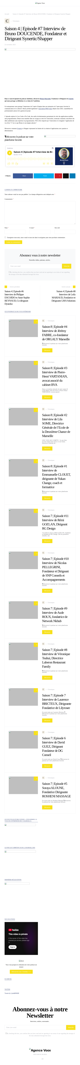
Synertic (71, 99)
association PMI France (45, 108)
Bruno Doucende (45, 99)
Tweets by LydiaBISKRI (12, 993)
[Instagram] (37, 1059)
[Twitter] (34, 1059)
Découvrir (47, 350)
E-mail (32, 228)
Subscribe (66, 266)
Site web (57, 228)
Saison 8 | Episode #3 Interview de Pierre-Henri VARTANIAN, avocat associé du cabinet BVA (54, 376)
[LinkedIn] (46, 1059)
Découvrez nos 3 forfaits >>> (21, 972)
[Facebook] (30, 1059)
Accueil (7, 14)
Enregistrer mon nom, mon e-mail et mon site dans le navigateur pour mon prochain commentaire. (36, 237)
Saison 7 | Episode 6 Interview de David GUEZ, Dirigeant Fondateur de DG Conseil (54, 746)
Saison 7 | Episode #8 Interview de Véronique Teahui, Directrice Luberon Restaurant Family (56, 658)
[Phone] (49, 1059)
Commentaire (9, 199)
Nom (7, 228)
